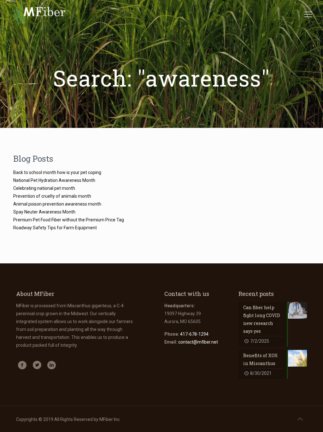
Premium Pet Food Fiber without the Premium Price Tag (68, 219)
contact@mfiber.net (198, 342)
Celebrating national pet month (44, 188)
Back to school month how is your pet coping (57, 172)
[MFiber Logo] (37, 14)
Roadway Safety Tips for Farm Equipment (55, 227)
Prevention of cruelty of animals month (52, 196)
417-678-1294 (194, 334)
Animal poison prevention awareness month (57, 204)
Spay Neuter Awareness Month (44, 211)
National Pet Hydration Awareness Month (54, 180)
